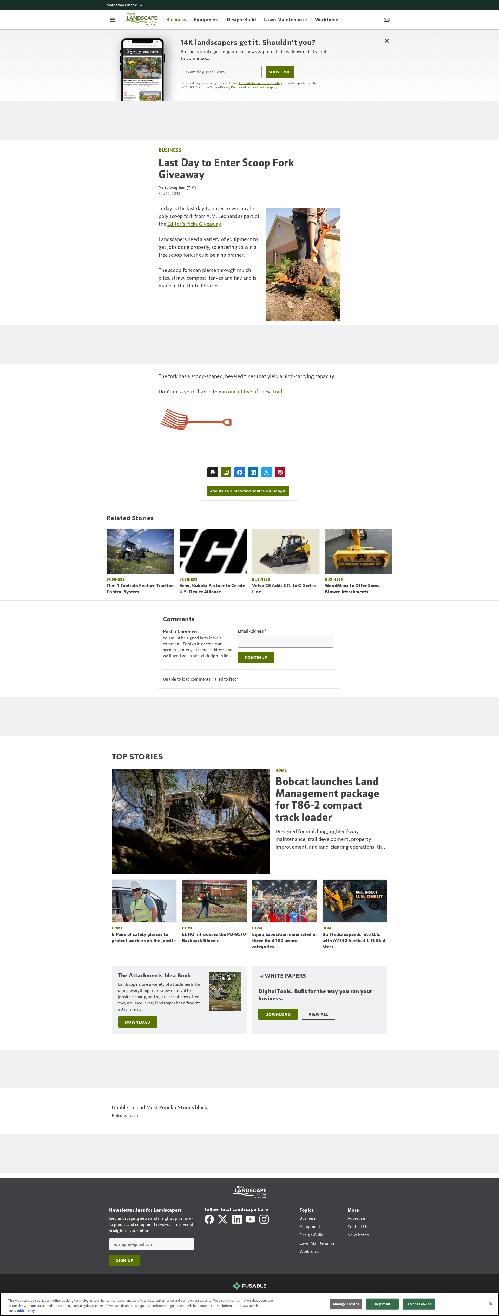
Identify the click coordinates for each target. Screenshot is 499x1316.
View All (318, 1014)
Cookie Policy (24, 1310)
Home (281, 770)
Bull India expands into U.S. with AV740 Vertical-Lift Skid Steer (353, 940)
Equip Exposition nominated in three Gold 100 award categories (284, 940)
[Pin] (280, 472)
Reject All (382, 1304)
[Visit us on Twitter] (223, 1218)
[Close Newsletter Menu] (386, 40)
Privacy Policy (230, 87)
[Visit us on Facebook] (209, 1218)
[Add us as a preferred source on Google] (226, 472)
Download (137, 1022)
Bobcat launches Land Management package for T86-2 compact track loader (327, 799)
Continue (256, 657)
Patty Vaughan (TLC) (177, 187)
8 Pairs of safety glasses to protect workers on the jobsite (144, 937)
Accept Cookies (419, 1304)
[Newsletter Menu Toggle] (387, 19)
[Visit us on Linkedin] (237, 1218)
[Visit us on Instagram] (264, 1218)
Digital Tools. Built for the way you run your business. (315, 995)
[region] (249, 1304)
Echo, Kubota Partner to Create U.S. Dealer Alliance (212, 589)
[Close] (490, 1304)
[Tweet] (266, 472)
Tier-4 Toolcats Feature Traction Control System (140, 589)
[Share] (239, 472)
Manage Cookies (346, 1304)
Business (170, 150)
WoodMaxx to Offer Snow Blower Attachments (352, 589)
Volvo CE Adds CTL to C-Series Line (284, 589)
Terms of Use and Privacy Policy (260, 83)
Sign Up (124, 1260)
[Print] (212, 472)
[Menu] (112, 19)
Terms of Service (257, 87)
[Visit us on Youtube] (250, 1218)
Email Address (252, 631)
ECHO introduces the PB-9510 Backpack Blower (214, 937)
